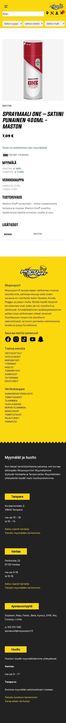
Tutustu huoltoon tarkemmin (21, 697)
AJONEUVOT (11, 374)
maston (38, 234)
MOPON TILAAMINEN (15, 407)
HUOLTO (9, 367)
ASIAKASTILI (11, 421)
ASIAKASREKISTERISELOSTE (19, 393)
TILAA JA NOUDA (13, 404)
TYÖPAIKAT (10, 363)
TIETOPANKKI (11, 377)
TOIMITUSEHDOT (13, 397)
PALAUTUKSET (12, 418)
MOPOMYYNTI (12, 360)
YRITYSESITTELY (13, 353)
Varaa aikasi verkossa (17, 701)
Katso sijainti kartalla (17, 528)
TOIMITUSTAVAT (13, 414)
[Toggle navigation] (6, 6)
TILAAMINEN (11, 400)
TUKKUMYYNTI (12, 370)
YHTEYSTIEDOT (13, 356)
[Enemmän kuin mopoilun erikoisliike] (54, 6)
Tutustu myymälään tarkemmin (22, 532)
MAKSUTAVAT (12, 411)
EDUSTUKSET (11, 381)
